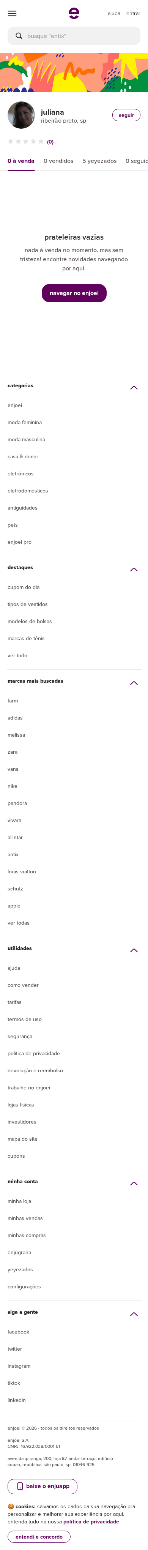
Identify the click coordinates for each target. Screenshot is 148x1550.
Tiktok (14, 1383)
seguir (126, 115)
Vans (13, 769)
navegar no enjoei (74, 293)
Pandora (17, 803)
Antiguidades (23, 507)
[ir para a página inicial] (74, 17)
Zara (12, 752)
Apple (14, 905)
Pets (13, 525)
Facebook (18, 1331)
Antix (13, 854)
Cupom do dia (23, 587)
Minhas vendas (25, 1218)
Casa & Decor (23, 456)
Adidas (15, 717)
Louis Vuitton (22, 871)
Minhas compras (27, 1235)
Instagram (19, 1366)
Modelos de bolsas (30, 621)
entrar (133, 13)
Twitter (15, 1349)
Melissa (16, 735)
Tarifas (15, 1002)
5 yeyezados (99, 160)
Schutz (15, 888)
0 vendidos (58, 160)
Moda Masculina (26, 439)
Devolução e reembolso (35, 1070)
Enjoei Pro (19, 542)
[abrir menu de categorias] (12, 13)
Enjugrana (19, 1252)
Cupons (16, 1156)
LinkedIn (17, 1400)
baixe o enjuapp (47, 1486)
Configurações (24, 1286)
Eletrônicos (21, 473)
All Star (15, 837)
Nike (12, 786)
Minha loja (19, 1201)
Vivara (14, 820)
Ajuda (14, 968)
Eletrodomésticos (28, 490)
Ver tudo (17, 655)
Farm (13, 700)
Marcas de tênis (26, 638)
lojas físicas (21, 1104)
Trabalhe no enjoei (29, 1087)
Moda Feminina (25, 422)
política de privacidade (91, 1521)
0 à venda (21, 160)
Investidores (22, 1121)
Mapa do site (23, 1139)
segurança (20, 1036)
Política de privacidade (34, 1053)
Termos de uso (25, 1019)
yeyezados (20, 1269)
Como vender (23, 985)
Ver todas (19, 923)
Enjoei (15, 405)
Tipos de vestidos (28, 604)
